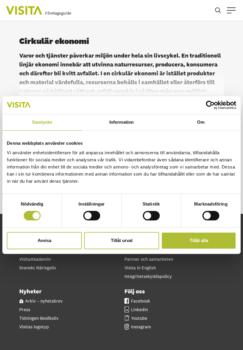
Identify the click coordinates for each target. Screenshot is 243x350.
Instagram (141, 327)
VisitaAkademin (35, 259)
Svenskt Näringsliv (37, 268)
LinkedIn (139, 309)
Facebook (140, 301)
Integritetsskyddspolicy (148, 276)
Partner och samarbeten (148, 259)
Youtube (139, 318)
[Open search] (218, 10)
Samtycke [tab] (42, 122)
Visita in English (140, 268)
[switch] (91, 215)
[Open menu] (231, 10)
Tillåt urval (121, 240)
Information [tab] (121, 122)
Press (24, 309)
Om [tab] (200, 122)
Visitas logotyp (34, 327)
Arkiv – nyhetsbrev (44, 301)
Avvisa (44, 240)
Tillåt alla (199, 240)
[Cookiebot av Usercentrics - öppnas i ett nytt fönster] (210, 105)
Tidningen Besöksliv (39, 318)
